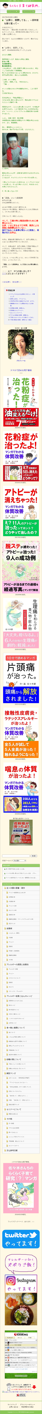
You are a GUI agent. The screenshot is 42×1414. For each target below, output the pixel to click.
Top (39, 1411)
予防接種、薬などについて (16, 1141)
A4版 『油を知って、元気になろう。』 (20, 1100)
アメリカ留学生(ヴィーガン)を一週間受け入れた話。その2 (22, 877)
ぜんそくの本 (12, 910)
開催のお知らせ (13, 1114)
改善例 (9, 928)
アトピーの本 (12, 906)
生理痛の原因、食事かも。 (18, 308)
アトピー (11, 942)
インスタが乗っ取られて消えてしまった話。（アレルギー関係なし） (22, 873)
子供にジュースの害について (17, 1064)
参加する (34, 1371)
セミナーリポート (14, 1145)
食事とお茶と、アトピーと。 (18, 299)
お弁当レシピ (12, 1023)
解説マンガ (11, 1073)
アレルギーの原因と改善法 (18, 964)
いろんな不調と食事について (17, 1037)
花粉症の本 (12, 914)
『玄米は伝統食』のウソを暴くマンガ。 (20, 1087)
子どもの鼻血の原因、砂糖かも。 (20, 315)
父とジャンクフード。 (16, 313)
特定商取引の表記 (27, 1407)
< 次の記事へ (6, 282)
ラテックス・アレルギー (16, 991)
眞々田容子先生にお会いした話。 (15, 869)
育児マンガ (12, 923)
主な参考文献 (12, 1150)
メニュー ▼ (13, 11)
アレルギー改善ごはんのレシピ (19, 996)
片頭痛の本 (12, 901)
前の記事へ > (16, 282)
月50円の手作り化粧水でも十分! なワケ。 (22, 301)
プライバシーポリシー (27, 1404)
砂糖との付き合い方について (17, 1068)
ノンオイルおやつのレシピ (16, 1018)
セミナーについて (14, 1109)
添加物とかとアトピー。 (17, 310)
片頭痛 (11, 937)
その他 (11, 959)
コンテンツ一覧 (28, 11)
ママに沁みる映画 (14, 1128)
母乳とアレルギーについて (16, 1046)
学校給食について (14, 1050)
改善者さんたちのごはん (16, 1000)
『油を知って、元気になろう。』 (19, 1095)
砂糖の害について (14, 1059)
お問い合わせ (13, 1407)
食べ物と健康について (16, 1028)
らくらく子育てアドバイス (16, 1137)
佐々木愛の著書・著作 (16, 888)
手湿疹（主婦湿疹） (14, 951)
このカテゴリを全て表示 (21, 1369)
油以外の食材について (15, 1054)
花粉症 (11, 946)
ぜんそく (11, 987)
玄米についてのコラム (15, 1091)
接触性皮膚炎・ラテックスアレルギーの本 (21, 919)
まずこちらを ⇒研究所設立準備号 (19, 1078)
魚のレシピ (12, 1005)
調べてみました (13, 1132)
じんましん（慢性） (14, 933)
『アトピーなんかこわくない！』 (18, 1082)
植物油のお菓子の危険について (18, 1041)
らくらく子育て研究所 (19, 1412)
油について (12, 1032)
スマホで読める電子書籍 (21, 370)
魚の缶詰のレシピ (14, 1009)
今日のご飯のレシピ (14, 1014)
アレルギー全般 (13, 969)
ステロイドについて (14, 978)
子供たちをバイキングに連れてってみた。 (22, 317)
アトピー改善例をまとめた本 (17, 892)
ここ (4, 273)
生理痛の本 (12, 897)
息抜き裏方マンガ (14, 1104)
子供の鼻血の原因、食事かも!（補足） (21, 320)
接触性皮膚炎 (12, 955)
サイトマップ (12, 1404)
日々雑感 (11, 1123)
